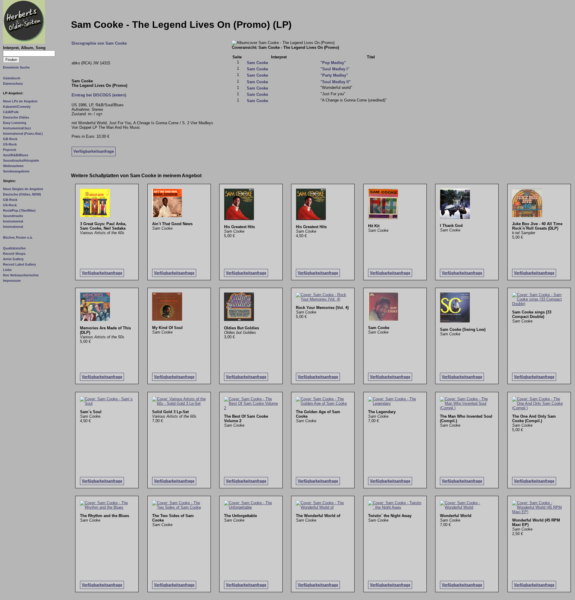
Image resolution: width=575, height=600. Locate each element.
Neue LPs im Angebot (20, 101)
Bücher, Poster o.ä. (18, 237)
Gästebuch (11, 78)
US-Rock (10, 144)
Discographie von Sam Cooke (99, 43)
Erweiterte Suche (16, 67)
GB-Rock (10, 139)
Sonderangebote (16, 171)
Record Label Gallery (19, 264)
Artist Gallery (13, 259)
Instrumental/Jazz (17, 128)
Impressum (12, 280)
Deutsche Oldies (16, 117)
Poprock (9, 149)
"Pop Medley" (333, 62)
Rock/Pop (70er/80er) (19, 210)
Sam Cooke (257, 62)
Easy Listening (14, 123)
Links (7, 270)
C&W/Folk (11, 112)
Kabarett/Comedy (17, 106)
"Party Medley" (334, 75)
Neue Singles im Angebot (23, 189)
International (13, 226)
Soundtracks (13, 216)
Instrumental (13, 221)
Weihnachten (13, 166)
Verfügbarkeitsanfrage (93, 151)
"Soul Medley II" (335, 82)
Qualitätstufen (14, 248)
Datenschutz (13, 83)
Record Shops (14, 253)
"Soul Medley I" (334, 69)
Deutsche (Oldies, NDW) (22, 194)
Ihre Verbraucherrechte (21, 275)
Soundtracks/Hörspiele (21, 160)
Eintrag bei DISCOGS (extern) (99, 95)
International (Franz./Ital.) (23, 133)
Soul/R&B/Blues (15, 155)
